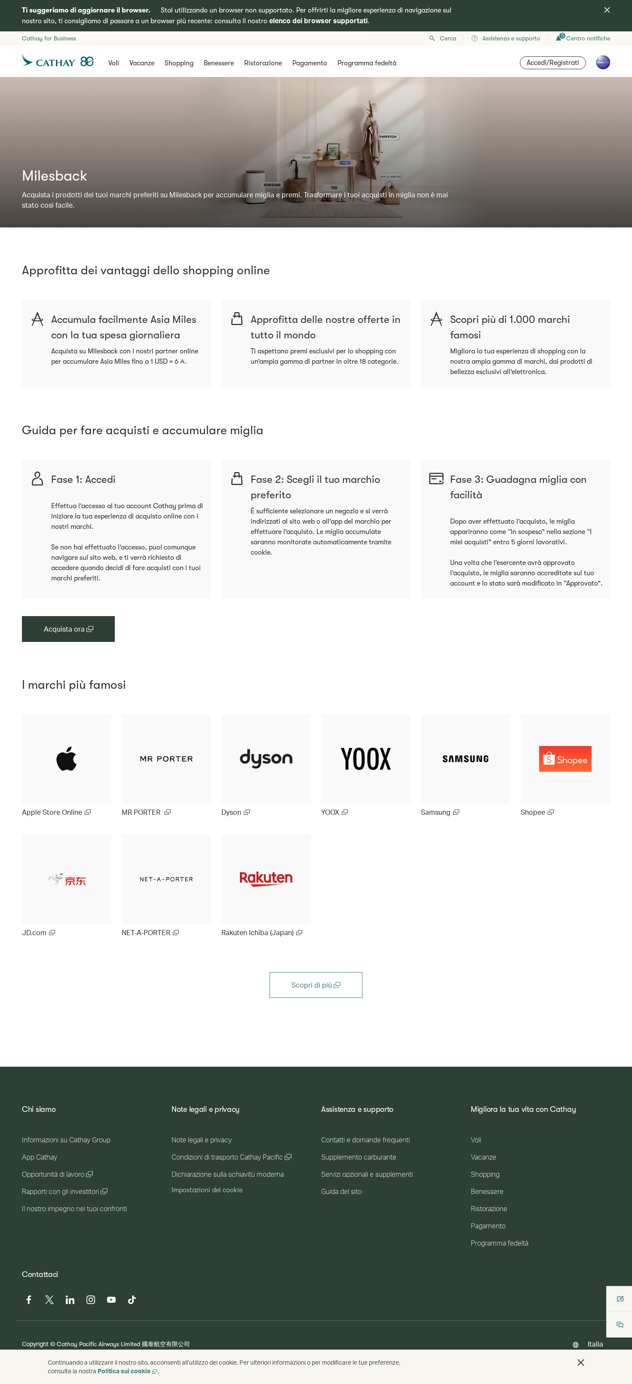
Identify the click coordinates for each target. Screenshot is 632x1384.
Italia (595, 1343)
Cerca (448, 38)
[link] (67, 765)
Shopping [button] (179, 63)
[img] (607, 10)
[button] (580, 1362)
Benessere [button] (219, 63)
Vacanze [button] (141, 63)
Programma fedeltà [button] (366, 63)
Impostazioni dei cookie (207, 1190)
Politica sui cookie (124, 1371)
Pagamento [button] (309, 63)
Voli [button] (113, 63)
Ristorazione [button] (263, 63)
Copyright (35, 1343)
